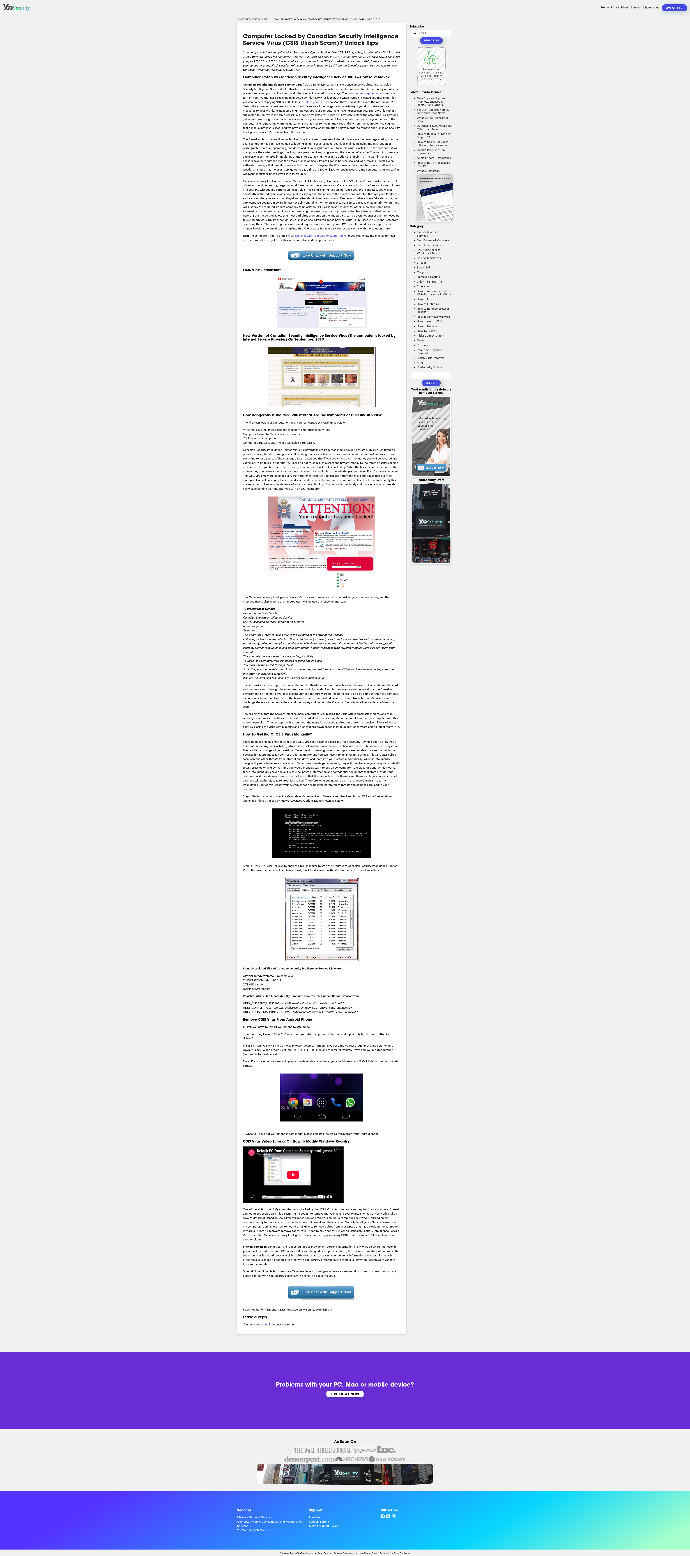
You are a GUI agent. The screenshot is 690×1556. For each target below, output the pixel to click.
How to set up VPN (429, 321)
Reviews (422, 345)
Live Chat (673, 8)
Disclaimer (405, 1553)
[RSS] (394, 1516)
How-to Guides (426, 331)
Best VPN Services (429, 258)
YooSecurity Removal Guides (252, 19)
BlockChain (424, 267)
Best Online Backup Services (429, 233)
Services (636, 7)
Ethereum (423, 286)
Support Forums (319, 1521)
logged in (266, 1324)
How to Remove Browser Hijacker (433, 310)
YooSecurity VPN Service (253, 1530)
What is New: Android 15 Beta (433, 119)
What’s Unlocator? (428, 171)
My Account (651, 7)
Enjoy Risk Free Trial (430, 281)
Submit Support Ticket (323, 1526)
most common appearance (365, 93)
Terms (396, 1553)
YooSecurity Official (429, 367)
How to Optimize (428, 304)
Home (605, 7)
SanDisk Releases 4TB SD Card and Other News (433, 111)
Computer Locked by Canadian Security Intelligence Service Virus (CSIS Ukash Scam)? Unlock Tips (321, 39)
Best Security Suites (430, 245)
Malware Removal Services (254, 1517)
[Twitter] (388, 1516)
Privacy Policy (386, 1553)
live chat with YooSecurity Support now (320, 235)
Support (376, 1553)
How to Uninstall (427, 326)
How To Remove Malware (433, 316)
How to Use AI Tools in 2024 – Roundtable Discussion (435, 143)
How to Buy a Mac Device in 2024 (433, 164)
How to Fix (424, 299)
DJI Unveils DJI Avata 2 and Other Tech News (434, 127)
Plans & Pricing (620, 7)
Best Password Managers (433, 240)
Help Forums (365, 1553)
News (420, 340)
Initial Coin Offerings (430, 335)
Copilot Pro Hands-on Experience (431, 151)
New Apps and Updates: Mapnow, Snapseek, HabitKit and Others (432, 101)
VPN (420, 362)
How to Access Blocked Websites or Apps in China (434, 292)
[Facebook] (383, 1516)
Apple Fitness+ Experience (434, 158)
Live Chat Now (345, 1394)
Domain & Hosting (428, 277)
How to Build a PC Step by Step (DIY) (434, 135)
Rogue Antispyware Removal (429, 351)
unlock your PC (313, 102)
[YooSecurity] (16, 11)
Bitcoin (421, 262)
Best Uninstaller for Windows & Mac (429, 251)
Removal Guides (342, 1553)
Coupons (422, 272)
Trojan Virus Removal (430, 358)
